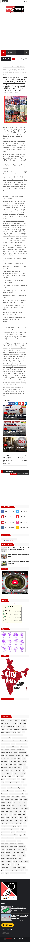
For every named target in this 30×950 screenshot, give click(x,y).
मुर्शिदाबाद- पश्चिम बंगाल (21, 832)
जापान (20, 785)
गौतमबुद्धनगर (22, 773)
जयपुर (23, 782)
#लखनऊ (3, 726)
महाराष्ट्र (25, 826)
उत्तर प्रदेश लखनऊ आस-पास (6, 752)
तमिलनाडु (12, 790)
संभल (24, 855)
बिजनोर (26, 817)
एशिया (27, 755)
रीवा (7, 840)
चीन (7, 779)
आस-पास (8, 746)
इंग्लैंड (13, 746)
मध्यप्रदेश (3, 826)
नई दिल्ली (18, 796)
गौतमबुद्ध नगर (15, 773)
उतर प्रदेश (7, 749)
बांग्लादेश (8, 817)
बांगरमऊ (2, 817)
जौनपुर (19, 788)
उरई (6, 755)
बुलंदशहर (16, 820)
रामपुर (22, 837)
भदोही (26, 820)
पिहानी (15, 802)
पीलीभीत (19, 802)
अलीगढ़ (25, 741)
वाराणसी (2, 852)
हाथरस (22, 870)
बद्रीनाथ (15, 811)
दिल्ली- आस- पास (4, 793)
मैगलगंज (6, 835)
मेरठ (2, 835)
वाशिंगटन (8, 852)
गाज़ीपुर (7, 770)
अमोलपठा (3, 741)
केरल (2, 764)
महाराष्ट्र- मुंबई (11, 829)
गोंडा (19, 770)
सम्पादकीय (21, 858)
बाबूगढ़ (16, 817)
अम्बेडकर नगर (14, 741)
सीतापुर (2, 864)
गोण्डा (23, 770)
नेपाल (2, 799)
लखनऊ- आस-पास (4, 846)
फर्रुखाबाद (24, 805)
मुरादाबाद (13, 832)
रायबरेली (2, 840)
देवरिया (22, 793)
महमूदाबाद (14, 826)
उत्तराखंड (15, 752)
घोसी (13, 776)
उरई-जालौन (18, 755)
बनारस (20, 811)
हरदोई (8, 66)
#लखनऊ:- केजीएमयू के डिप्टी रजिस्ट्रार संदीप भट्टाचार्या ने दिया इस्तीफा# (13, 432)
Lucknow (8, 732)
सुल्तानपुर (8, 864)
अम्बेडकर (8, 741)
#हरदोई (17, 726)
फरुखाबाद (19, 805)
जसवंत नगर (9, 785)
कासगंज (19, 761)
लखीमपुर (2, 849)
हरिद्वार (7, 870)
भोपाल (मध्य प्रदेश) (14, 823)
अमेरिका (18, 738)
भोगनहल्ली (7, 823)
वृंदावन (18, 852)
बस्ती (11, 814)
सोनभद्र (17, 864)
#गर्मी (2, 723)
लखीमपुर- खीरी (9, 849)
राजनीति (6, 837)
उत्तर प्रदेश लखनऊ (20, 749)
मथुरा (24, 823)
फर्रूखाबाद (3, 808)
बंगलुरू (2, 811)
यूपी (24, 835)
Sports (19, 732)
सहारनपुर (15, 861)
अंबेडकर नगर (19, 735)
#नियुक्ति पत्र (7, 723)
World (9, 735)
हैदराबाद (7, 873)
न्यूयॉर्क (16, 799)
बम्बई (24, 811)
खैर (24, 764)
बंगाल (7, 811)
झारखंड (2, 790)
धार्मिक (13, 796)
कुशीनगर (24, 761)
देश (26, 793)
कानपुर (11, 761)
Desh (11, 729)
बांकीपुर (19, 814)
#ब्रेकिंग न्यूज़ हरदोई (22, 723)
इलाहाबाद (26, 746)
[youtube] (27, 1)
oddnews (14, 732)
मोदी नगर (15, 835)
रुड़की (11, 840)
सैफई (13, 864)
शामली (2, 855)
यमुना (20, 835)
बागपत (24, 814)
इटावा (17, 746)
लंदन (15, 849)
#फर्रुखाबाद (14, 723)
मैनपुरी (11, 835)
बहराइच (15, 814)
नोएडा (12, 799)
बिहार (7, 820)
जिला (15, 788)
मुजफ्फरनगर (3, 832)
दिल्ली (24, 790)
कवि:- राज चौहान (4, 761)
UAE (23, 732)
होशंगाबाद (12, 873)
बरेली (2, 814)
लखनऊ (19, 840)
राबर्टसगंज (17, 837)
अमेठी (14, 738)
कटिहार (19, 758)
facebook (26, 473)
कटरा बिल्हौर (13, 758)
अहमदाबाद (3, 744)
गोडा (16, 770)
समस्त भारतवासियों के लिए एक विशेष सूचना (9, 858)
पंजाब (21, 799)
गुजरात (12, 770)
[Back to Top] (5, 939)
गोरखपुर (2, 773)
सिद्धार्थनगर (26, 861)
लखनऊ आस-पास (13, 843)
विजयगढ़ (13, 852)
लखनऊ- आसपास (13, 846)
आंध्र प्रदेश (19, 744)
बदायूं (11, 811)
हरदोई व (23, 867)
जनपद (2, 782)
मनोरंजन (8, 826)
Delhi (7, 729)
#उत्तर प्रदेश (24, 720)
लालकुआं (24, 849)
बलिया (6, 814)
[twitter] (25, 1)
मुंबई (8, 832)
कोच (6, 764)
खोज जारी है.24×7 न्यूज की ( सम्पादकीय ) (8, 767)
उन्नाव (2, 755)
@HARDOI (10, 720)
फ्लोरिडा (26, 808)
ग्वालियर (9, 776)
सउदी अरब (14, 855)
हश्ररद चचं (17, 870)
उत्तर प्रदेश (13, 749)
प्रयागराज (8, 805)
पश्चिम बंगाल (3, 802)
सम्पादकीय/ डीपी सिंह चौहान (6, 861)
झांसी (7, 790)
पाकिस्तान (10, 802)
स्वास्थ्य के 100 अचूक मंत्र (6, 867)
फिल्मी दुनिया (15, 808)
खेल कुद (15, 764)
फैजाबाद (21, 808)
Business (23, 726)
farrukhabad (24, 729)
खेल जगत (20, 764)
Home (4, 66)
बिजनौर (2, 820)
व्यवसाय (22, 852)
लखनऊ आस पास (4, 843)
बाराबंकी (21, 817)
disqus (20, 473)
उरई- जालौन (11, 755)
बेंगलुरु (21, 820)
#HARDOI (17, 720)
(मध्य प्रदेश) (3, 720)
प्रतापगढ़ (3, 805)
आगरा (8, 744)
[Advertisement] (15, 34)
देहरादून (8, 796)
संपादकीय (19, 855)
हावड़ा (2, 873)
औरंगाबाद (3, 758)
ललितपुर (19, 849)
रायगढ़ (26, 837)
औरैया (8, 758)
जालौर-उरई (10, 788)
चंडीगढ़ (18, 776)
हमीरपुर (14, 867)
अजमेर (14, 735)
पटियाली (25, 799)
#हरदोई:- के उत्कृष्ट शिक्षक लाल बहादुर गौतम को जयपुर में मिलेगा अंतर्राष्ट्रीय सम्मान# (15, 416)
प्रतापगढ (24, 802)
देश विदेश (3, 796)
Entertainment (17, 729)
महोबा (17, 829)
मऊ (21, 823)
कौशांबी (10, 764)
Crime (2, 729)
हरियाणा (11, 870)
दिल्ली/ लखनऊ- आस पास (14, 793)
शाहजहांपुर (8, 855)
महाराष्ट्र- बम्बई (4, 829)
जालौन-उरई (3, 788)
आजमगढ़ (12, 744)
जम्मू (6, 782)
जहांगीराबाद (15, 785)
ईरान (2, 749)
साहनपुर (20, 861)
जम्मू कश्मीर (11, 782)
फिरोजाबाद (9, 808)
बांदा (12, 817)
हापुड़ (26, 870)
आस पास (3, 746)
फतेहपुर (13, 805)
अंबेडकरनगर (3, 738)
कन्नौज (23, 758)
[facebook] (22, 1)
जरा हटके (3, 785)
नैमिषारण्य (7, 799)
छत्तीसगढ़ (23, 779)
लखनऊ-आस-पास (22, 846)
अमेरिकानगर (24, 738)
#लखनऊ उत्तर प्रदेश (10, 726)
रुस (15, 840)
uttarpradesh (3, 735)
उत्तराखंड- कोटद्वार (23, 752)
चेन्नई (19, 779)
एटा (23, 755)
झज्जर (23, 788)
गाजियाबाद (25, 767)
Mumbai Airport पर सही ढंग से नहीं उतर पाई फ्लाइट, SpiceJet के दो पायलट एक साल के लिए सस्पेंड (19, 917)
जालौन (25, 785)
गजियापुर (20, 767)
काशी (15, 761)
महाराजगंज (19, 826)
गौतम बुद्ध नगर (8, 773)
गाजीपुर (2, 770)
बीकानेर (11, 820)
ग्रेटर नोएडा (3, 776)
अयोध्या (20, 741)
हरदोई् (2, 870)
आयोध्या (24, 744)
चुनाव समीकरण (13, 779)
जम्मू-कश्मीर (17, 782)
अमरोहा (9, 738)
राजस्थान (11, 837)
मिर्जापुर (21, 829)
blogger (13, 473)
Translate (12, 541)
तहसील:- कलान (18, 790)
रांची (2, 837)
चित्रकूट (3, 779)
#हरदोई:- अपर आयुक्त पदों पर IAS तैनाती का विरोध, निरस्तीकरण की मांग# (14, 448)
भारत (2, 823)
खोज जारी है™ (9, 938)
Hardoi (2, 732)
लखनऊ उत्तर (20, 843)
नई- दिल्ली (23, 796)
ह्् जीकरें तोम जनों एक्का (20, 873)
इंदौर (21, 746)
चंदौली (22, 776)
